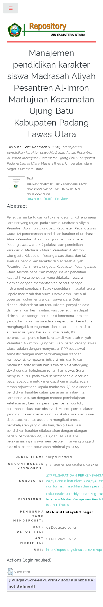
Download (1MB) (39, 199)
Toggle (11, 9)
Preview (61, 199)
